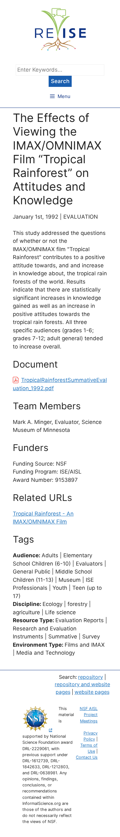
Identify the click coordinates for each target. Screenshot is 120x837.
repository (90, 677)
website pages (92, 692)
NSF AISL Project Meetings (89, 714)
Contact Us (87, 757)
